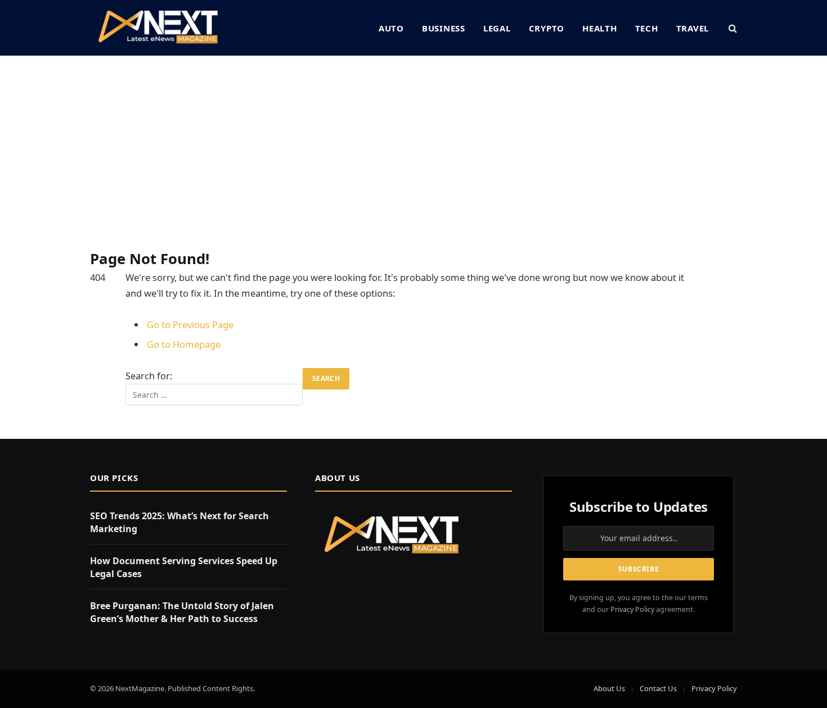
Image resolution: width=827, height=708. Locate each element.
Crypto (547, 28)
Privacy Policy (632, 609)
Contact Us (658, 688)
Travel (692, 28)
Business (443, 28)
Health (599, 28)
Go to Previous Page (190, 324)
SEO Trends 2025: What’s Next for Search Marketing (179, 522)
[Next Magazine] (158, 28)
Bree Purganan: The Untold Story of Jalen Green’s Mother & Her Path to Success (182, 612)
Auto (391, 28)
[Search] (731, 27)
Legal (497, 28)
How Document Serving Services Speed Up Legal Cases (183, 567)
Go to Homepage (184, 344)
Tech (646, 28)
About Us (609, 688)
